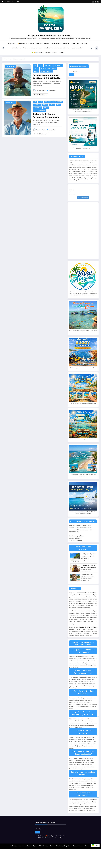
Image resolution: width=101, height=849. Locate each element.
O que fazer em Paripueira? (59, 43)
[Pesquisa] (92, 48)
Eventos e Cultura (77, 48)
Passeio (52, 104)
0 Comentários (52, 90)
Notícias (36, 68)
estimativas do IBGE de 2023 (86, 627)
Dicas (40, 65)
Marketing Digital (59, 837)
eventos (89, 167)
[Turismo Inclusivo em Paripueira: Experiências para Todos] (17, 117)
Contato (61, 52)
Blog (35, 65)
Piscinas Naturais (45, 68)
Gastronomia (58, 101)
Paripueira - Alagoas (41, 90)
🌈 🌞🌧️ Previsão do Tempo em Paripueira (44, 52)
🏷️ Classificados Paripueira (25, 43)
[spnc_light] (96, 48)
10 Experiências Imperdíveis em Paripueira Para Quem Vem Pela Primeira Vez (88, 556)
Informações (58, 65)
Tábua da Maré (35, 48)
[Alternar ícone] (3, 48)
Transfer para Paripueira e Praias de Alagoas (57, 48)
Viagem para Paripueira (46, 71)
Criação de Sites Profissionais (47, 837)
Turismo (36, 71)
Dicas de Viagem (48, 65)
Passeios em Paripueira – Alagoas (28, 846)
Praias (54, 68)
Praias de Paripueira (42, 43)
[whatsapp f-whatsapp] (95, 2)
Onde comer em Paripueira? (79, 43)
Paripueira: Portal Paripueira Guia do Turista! (50, 35)
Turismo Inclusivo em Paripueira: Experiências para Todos (46, 116)
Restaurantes (37, 107)
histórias (79, 178)
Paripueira (11, 43)
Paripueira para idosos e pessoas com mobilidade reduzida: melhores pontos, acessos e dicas (47, 76)
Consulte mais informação (40, 94)
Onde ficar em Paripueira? (20, 48)
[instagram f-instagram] (93, 2)
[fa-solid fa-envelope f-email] (98, 2)
